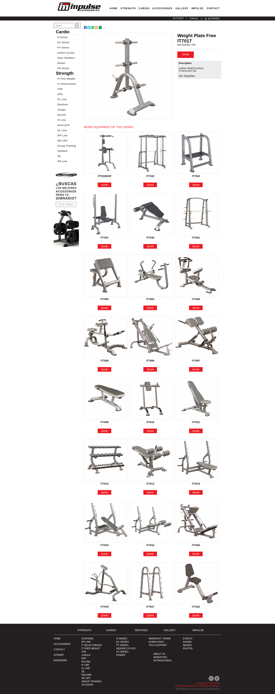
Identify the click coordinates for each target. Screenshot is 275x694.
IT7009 (105, 422)
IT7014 (196, 483)
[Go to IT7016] (151, 522)
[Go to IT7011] (197, 399)
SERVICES (141, 630)
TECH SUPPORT (158, 645)
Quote (185, 54)
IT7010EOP (104, 176)
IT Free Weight (66, 78)
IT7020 (196, 545)
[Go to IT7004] (197, 276)
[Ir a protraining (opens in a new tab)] (66, 208)
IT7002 (105, 299)
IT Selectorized (66, 83)
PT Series (63, 47)
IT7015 (105, 545)
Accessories (162, 8)
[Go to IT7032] (197, 153)
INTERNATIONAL (162, 660)
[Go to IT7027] (151, 583)
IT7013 (150, 483)
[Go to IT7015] (105, 522)
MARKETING (160, 657)
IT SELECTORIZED (91, 645)
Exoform (62, 104)
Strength (128, 8)
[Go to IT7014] (197, 460)
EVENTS (187, 638)
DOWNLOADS (156, 642)
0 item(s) (194, 18)
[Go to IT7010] (151, 399)
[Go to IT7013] (151, 460)
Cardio (144, 8)
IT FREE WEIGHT (90, 648)
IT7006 (150, 360)
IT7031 (105, 237)
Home (114, 8)
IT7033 (150, 176)
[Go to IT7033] (151, 153)
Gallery (181, 8)
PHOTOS (188, 648)
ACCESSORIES (62, 644)
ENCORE (86, 675)
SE (59, 156)
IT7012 (105, 483)
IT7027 (150, 606)
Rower (61, 63)
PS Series (63, 68)
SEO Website (183, 689)
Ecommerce (197, 689)
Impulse (197, 8)
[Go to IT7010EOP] (105, 153)
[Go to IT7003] (151, 276)
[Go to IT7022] (197, 583)
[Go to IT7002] (105, 276)
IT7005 (105, 360)
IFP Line (62, 135)
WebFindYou (213, 689)
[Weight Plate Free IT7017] (128, 76)
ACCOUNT (178, 18)
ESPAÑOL (215, 18)
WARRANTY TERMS (160, 638)
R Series (62, 37)
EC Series (63, 42)
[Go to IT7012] (105, 460)
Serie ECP (63, 125)
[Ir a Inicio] (79, 12)
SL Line (62, 130)
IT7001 (196, 237)
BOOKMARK (60, 660)
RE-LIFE (62, 140)
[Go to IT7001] (197, 214)
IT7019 (105, 606)
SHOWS (187, 642)
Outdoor (62, 151)
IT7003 (150, 299)
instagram (206, 19)
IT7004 (196, 299)
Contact (213, 8)
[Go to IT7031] (105, 214)
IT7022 (196, 606)
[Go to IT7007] (197, 337)
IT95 (60, 89)
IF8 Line (62, 161)
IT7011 (196, 422)
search (202, 19)
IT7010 (150, 422)
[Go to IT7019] (105, 583)
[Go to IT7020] (197, 522)
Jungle (61, 109)
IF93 (60, 94)
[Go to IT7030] (151, 214)
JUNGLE (86, 655)
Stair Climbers (66, 57)
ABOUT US (159, 654)
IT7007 (196, 360)
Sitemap (59, 655)
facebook (208, 19)
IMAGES (187, 645)
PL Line (62, 99)
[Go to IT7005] (105, 337)
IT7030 (150, 237)
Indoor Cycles (65, 52)
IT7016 (150, 545)
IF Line (61, 120)
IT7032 (196, 176)
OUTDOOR (87, 685)
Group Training (66, 145)
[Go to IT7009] (105, 399)
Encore (61, 114)
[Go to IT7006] (151, 337)
